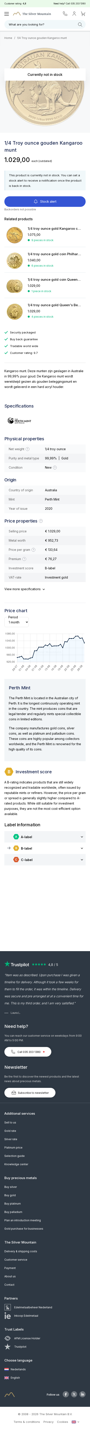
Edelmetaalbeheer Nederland (33, 1307)
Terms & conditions (27, 1422)
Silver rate (10, 1139)
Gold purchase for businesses (23, 1228)
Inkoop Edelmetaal (26, 1315)
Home (8, 38)
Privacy (48, 1422)
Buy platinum (12, 1203)
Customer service (15, 1259)
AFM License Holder (27, 1338)
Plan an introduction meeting (22, 1220)
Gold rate (10, 1130)
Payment (10, 1268)
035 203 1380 (78, 3)
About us (10, 1276)
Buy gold (10, 1195)
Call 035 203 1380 (29, 1052)
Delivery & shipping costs (20, 1251)
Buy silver (10, 1187)
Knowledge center (16, 1164)
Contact (9, 1284)
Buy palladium (13, 1212)
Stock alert (47, 201)
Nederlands (18, 1369)
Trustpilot (20, 1346)
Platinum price (13, 1147)
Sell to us (10, 1122)
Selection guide (14, 1156)
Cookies (62, 1422)
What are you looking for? (26, 24)
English (15, 1377)
